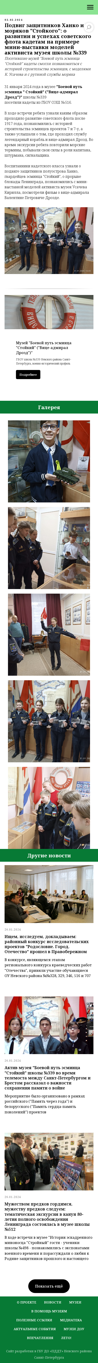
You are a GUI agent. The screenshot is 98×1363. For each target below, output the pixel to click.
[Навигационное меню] (90, 7)
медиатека (71, 1320)
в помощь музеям (49, 1311)
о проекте (26, 1302)
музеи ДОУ (74, 1329)
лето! (66, 1338)
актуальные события (35, 1329)
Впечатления (40, 1338)
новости (52, 1302)
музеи (75, 1302)
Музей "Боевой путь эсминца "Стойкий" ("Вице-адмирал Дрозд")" (44, 347)
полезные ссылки (34, 1320)
